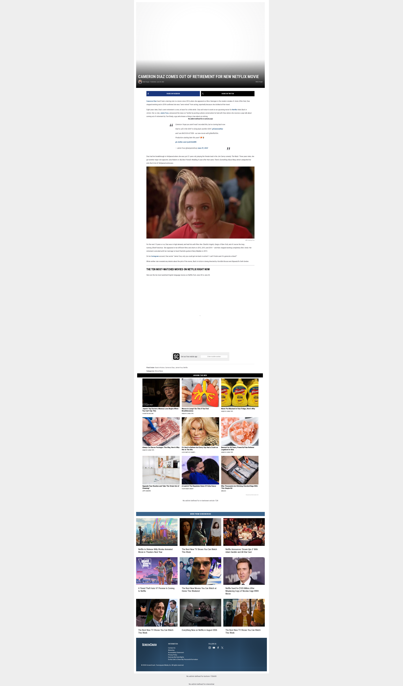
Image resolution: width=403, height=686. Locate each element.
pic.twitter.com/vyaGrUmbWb (185, 142)
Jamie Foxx (164, 113)
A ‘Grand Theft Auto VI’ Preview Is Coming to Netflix (156, 589)
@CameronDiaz (217, 129)
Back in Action (160, 367)
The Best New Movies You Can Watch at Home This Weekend (199, 589)
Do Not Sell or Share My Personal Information (183, 659)
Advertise (171, 650)
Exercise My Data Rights (176, 657)
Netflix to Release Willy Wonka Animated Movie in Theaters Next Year (155, 550)
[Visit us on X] (223, 647)
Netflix (234, 110)
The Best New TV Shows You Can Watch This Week (199, 550)
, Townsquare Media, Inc (163, 665)
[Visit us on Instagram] (210, 647)
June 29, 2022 (203, 148)
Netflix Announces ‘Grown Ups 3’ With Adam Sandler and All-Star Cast (241, 550)
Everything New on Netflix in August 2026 (199, 630)
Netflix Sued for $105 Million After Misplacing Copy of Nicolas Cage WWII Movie (242, 591)
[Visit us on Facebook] (219, 647)
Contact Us (171, 648)
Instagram (155, 256)
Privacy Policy (172, 655)
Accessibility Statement (176, 652)
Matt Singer (146, 82)
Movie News (159, 371)
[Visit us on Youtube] (215, 647)
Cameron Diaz (151, 101)
